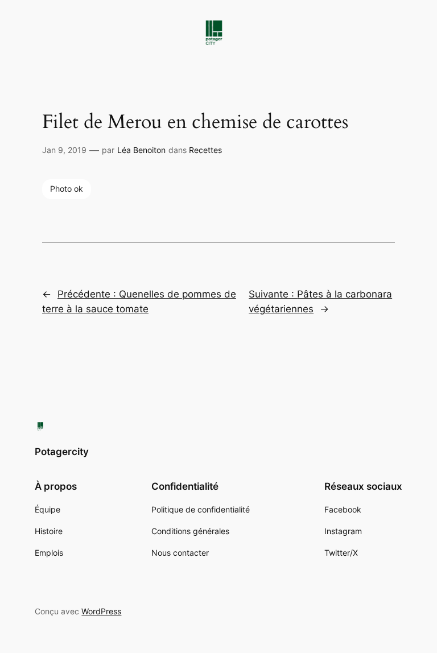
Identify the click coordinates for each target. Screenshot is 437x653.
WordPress (101, 611)
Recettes (205, 150)
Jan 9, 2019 (64, 150)
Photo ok (66, 188)
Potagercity (62, 451)
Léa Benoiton (141, 150)
